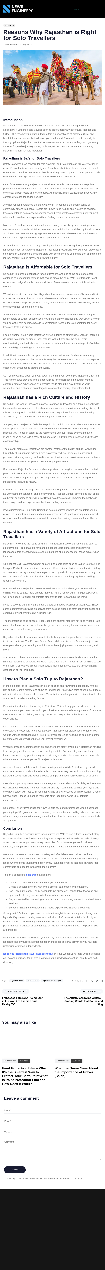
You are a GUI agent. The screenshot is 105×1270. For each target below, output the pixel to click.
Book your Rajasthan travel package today (28, 953)
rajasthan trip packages (52, 981)
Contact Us (39, 1258)
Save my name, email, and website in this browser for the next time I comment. (44, 1178)
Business (9, 25)
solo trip (31, 874)
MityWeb (66, 1254)
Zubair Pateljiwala (11, 45)
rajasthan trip (33, 981)
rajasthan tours (17, 981)
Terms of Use (39, 1246)
